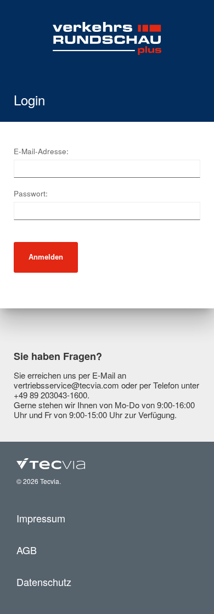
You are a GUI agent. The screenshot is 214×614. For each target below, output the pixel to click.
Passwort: (31, 194)
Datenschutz (43, 581)
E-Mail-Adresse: (41, 151)
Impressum (40, 518)
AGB (26, 550)
